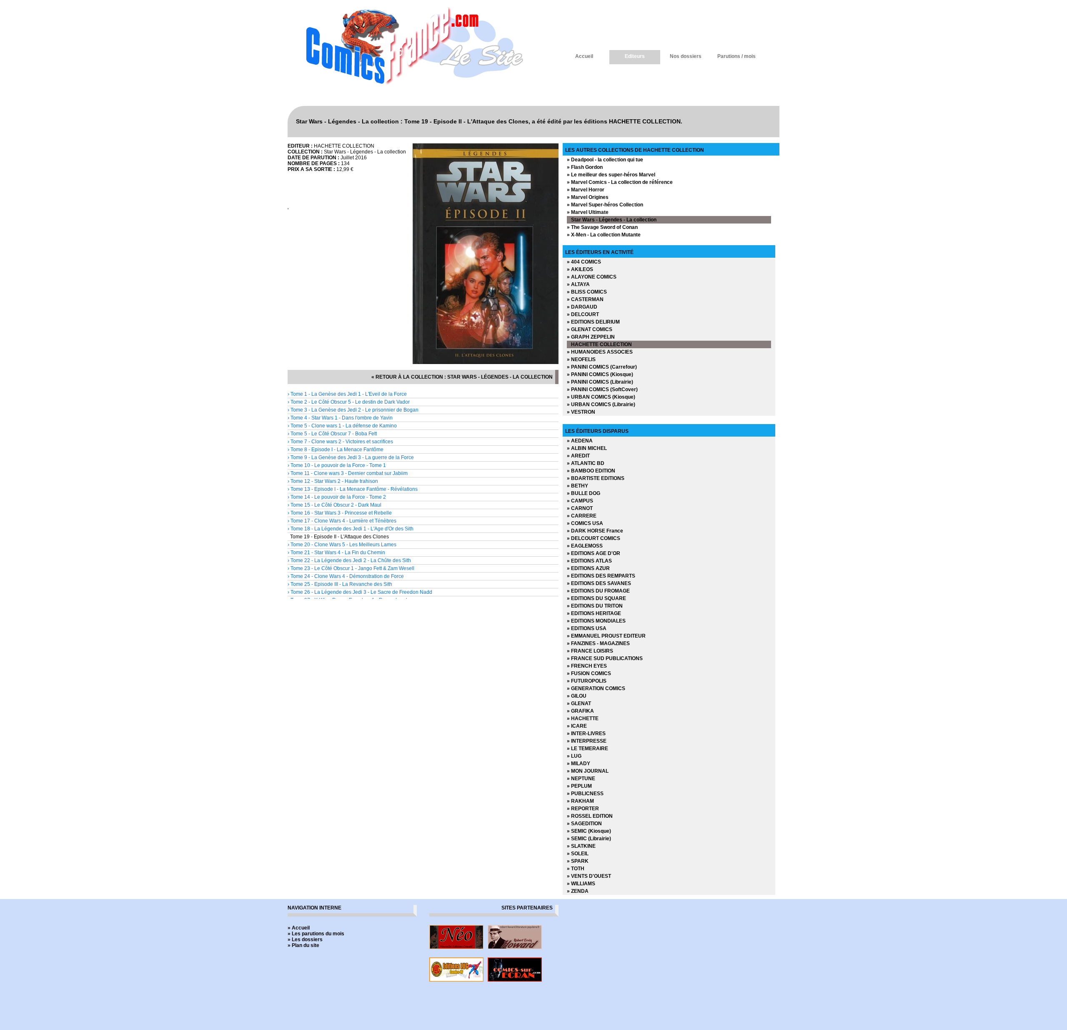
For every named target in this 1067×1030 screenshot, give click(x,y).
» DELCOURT (583, 314)
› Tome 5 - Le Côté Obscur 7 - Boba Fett (332, 434)
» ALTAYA (578, 284)
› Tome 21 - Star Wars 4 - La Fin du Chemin (336, 552)
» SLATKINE (581, 846)
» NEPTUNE (581, 778)
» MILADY (578, 763)
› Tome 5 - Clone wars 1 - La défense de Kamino (342, 426)
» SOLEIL (578, 854)
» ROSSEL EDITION (590, 816)
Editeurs (635, 56)
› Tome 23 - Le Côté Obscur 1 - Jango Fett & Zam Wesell (351, 568)
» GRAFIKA (580, 711)
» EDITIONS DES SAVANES (599, 583)
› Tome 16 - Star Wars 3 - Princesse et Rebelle (340, 513)
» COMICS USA (585, 523)
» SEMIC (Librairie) (589, 839)
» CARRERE (581, 516)
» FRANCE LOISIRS (590, 651)
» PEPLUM (579, 786)
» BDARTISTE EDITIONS (595, 478)
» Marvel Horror (585, 190)
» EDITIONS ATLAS (589, 561)
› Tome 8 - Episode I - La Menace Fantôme (335, 449)
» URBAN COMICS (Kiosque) (601, 397)
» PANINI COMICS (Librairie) (600, 382)
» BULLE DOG (583, 493)
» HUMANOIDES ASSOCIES (600, 352)
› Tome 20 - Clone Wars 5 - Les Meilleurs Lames (342, 545)
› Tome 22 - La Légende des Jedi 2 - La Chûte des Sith (349, 560)
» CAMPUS (580, 501)
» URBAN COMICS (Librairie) (601, 404)
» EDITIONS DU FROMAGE (598, 591)
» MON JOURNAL (588, 771)
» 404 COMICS (584, 262)
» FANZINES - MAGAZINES (598, 643)
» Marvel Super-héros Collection (605, 205)
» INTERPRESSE (586, 741)
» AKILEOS (580, 269)
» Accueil (299, 928)
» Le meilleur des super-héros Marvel (611, 175)
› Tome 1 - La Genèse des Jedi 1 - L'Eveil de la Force (347, 394)
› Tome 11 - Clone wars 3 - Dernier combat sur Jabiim (348, 473)
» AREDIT (578, 456)
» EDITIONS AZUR (588, 568)
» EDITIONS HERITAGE (594, 613)
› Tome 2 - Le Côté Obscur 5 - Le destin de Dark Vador (349, 402)
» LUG (574, 756)
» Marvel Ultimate (588, 212)
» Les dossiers (305, 939)
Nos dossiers (685, 56)
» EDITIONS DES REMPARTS (601, 576)
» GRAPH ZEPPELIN (591, 337)
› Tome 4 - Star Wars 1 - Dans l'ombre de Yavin (340, 418)
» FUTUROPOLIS (586, 681)
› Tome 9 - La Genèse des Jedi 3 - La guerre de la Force (351, 457)
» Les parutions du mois (316, 934)
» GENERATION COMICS (596, 688)
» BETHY (577, 486)
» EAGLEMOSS (585, 546)
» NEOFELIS (581, 359)
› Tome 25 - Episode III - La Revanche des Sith (340, 584)
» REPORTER (583, 808)
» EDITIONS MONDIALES (596, 621)
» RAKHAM (580, 801)
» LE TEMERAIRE (587, 748)
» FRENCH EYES (587, 666)
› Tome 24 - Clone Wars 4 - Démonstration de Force (346, 576)
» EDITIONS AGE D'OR (593, 553)
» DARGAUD (582, 307)
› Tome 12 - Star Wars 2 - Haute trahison (333, 481)
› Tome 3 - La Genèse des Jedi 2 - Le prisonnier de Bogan (353, 410)
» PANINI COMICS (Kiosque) (600, 374)
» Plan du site (303, 945)
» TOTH (575, 869)
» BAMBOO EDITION (591, 471)
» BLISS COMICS (587, 292)
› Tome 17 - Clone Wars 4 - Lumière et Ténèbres (342, 521)
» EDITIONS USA (586, 628)
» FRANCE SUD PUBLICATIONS (605, 658)
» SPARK (578, 861)
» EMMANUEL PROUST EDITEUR (606, 636)
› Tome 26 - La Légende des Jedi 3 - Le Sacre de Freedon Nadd (360, 592)
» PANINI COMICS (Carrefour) (602, 367)
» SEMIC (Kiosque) (589, 831)
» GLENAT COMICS (589, 329)
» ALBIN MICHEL (587, 448)
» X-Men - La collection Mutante (604, 235)
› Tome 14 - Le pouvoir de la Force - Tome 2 (337, 497)
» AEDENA (580, 441)
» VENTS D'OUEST (589, 876)
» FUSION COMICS (589, 673)
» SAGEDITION (584, 824)
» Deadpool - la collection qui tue (605, 160)
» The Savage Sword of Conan (602, 227)
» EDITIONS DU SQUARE (596, 598)
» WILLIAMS (581, 884)
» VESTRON (581, 412)
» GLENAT (579, 703)
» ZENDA (578, 891)
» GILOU (576, 696)
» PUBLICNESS (585, 793)
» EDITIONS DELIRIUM (593, 322)
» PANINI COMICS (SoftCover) (602, 389)
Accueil (584, 56)
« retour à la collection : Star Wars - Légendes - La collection (462, 377)
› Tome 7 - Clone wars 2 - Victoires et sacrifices (340, 442)
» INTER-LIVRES (586, 733)
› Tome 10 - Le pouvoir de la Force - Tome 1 (337, 465)
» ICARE (577, 726)
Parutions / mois (736, 56)
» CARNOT (580, 508)
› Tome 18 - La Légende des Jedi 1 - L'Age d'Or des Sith (350, 529)
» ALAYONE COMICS (591, 277)
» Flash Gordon (585, 167)
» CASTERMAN (585, 299)
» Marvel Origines (588, 197)
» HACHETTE (583, 718)
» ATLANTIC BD (585, 463)
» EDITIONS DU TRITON (595, 606)
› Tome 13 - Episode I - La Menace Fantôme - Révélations (353, 489)
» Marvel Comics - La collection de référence (620, 182)
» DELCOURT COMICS (593, 538)
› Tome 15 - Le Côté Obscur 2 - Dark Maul (334, 505)
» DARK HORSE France (595, 531)
